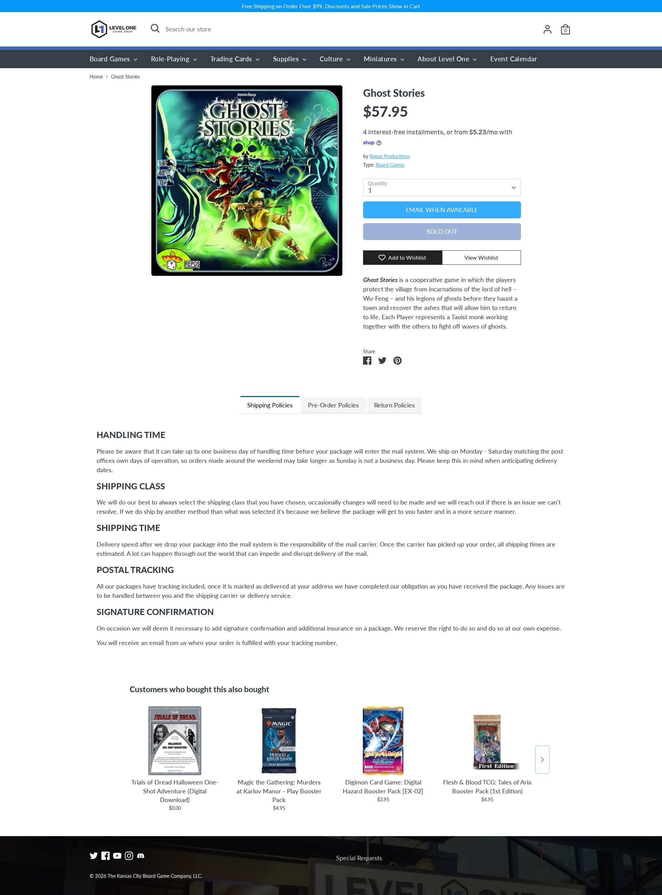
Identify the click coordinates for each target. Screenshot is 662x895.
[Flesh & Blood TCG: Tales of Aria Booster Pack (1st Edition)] (487, 740)
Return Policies (394, 405)
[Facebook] (105, 856)
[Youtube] (117, 856)
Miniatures (381, 59)
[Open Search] (155, 28)
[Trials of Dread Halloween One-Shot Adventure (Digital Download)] (175, 740)
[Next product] (542, 759)
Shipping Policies (270, 405)
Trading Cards (232, 59)
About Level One (444, 59)
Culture (332, 59)
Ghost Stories (125, 77)
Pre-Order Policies (333, 405)
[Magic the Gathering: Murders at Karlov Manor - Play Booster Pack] (279, 740)
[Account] (547, 29)
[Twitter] (94, 856)
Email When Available (442, 210)
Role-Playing (171, 59)
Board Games (111, 59)
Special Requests (359, 858)
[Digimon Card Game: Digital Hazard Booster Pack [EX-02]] (383, 740)
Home (96, 77)
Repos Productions (390, 156)
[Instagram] (129, 856)
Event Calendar (513, 59)
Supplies (287, 59)
